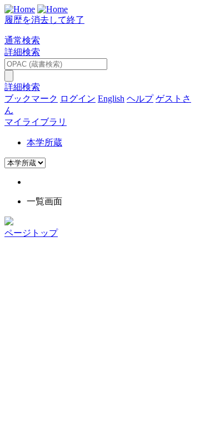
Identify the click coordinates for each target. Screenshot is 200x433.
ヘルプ (140, 98)
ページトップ (31, 233)
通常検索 (22, 40)
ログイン (78, 98)
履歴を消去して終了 (44, 19)
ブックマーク (31, 98)
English (111, 98)
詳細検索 (22, 52)
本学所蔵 (44, 142)
